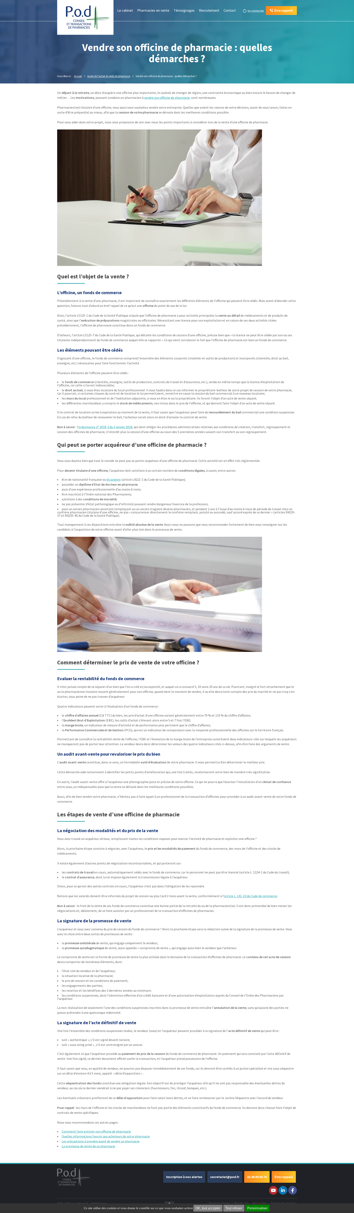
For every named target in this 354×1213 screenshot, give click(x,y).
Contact (230, 10)
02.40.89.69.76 (257, 1177)
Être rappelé (284, 1177)
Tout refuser (233, 1208)
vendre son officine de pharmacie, (167, 98)
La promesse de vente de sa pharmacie (88, 1146)
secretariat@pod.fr (224, 1177)
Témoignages (184, 10)
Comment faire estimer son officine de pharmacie (96, 1131)
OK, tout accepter (207, 1208)
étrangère (114, 479)
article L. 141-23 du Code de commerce (250, 896)
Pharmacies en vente (153, 10)
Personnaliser (257, 1208)
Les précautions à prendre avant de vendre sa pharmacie (101, 1141)
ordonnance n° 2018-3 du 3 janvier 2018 (105, 427)
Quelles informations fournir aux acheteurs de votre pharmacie (106, 1136)
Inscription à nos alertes (184, 1177)
